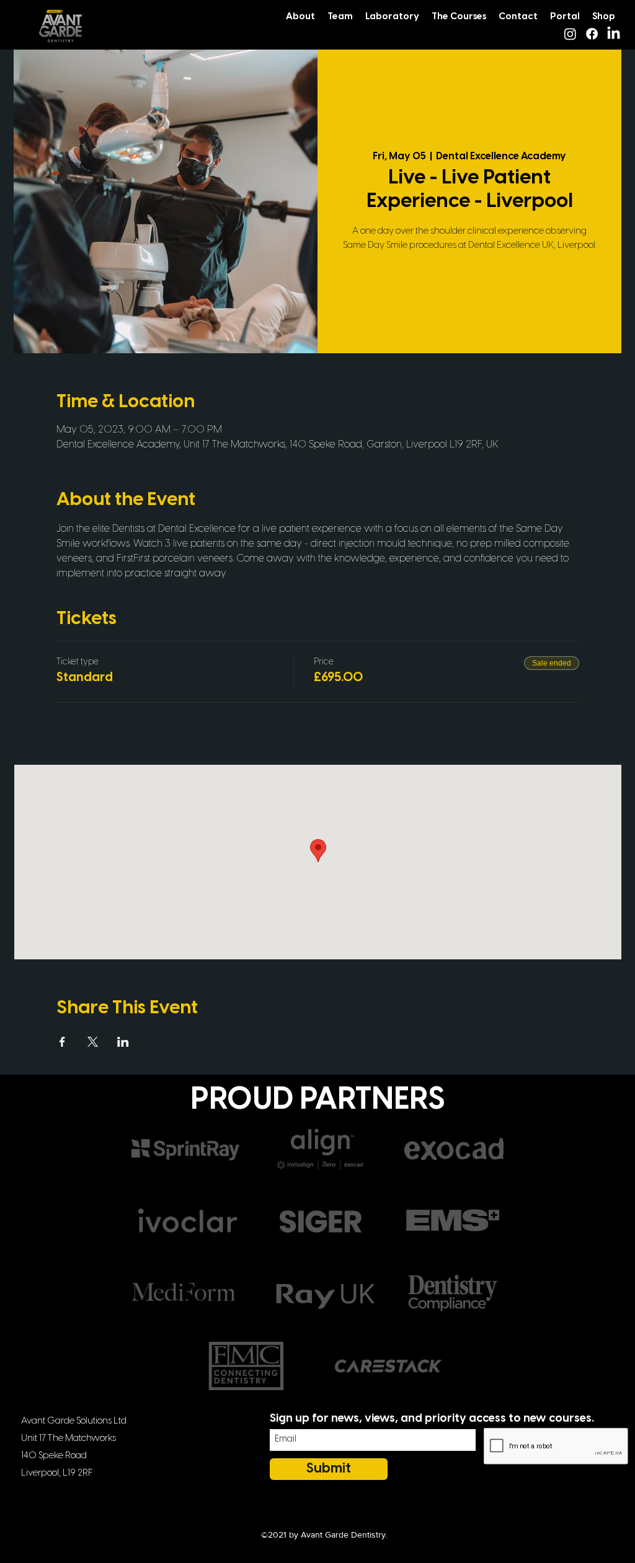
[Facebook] (592, 34)
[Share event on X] (93, 1042)
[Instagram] (570, 34)
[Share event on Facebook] (62, 1042)
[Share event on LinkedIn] (123, 1042)
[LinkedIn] (613, 34)
